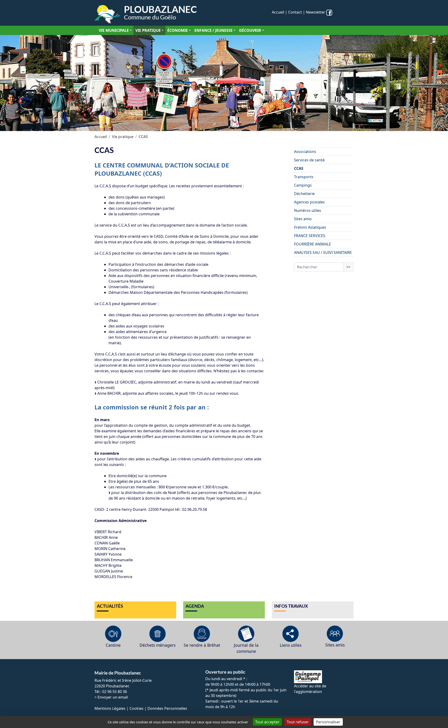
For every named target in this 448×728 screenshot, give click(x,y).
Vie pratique (148, 30)
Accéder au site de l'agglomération (310, 688)
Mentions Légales (110, 708)
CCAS (298, 168)
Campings (303, 185)
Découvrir (250, 30)
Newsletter (315, 12)
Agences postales (309, 202)
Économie (177, 30)
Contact (295, 12)
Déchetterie (304, 193)
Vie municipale (114, 30)
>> (348, 267)
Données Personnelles (167, 708)
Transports (303, 176)
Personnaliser (328, 721)
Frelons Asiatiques (310, 227)
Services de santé (309, 160)
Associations (305, 151)
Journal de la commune (246, 648)
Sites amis (303, 218)
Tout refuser (298, 721)
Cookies (137, 708)
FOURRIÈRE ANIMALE (312, 244)
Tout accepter (267, 721)
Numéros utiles (307, 210)
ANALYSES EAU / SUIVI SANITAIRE (323, 252)
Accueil (278, 12)
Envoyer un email (113, 697)
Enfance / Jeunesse (213, 30)
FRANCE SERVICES (309, 235)
